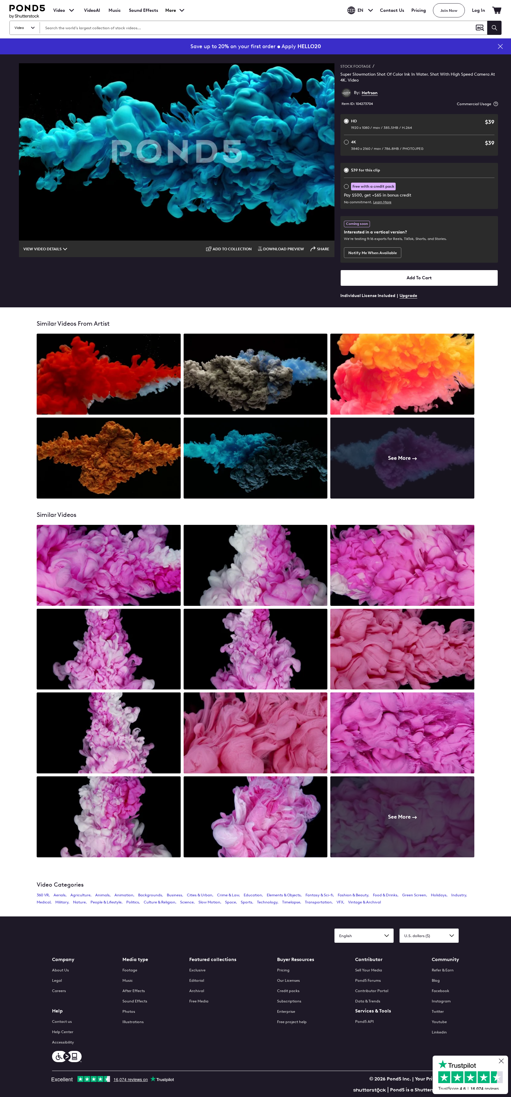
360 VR (43, 895)
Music (127, 980)
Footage (129, 970)
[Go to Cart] (496, 10)
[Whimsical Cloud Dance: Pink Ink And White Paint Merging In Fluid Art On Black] (109, 566)
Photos (128, 1011)
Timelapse (291, 902)
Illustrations (133, 1022)
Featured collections (212, 959)
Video (59, 10)
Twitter (438, 1011)
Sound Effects (143, 14)
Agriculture (80, 895)
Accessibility (63, 1042)
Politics (132, 902)
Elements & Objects (284, 895)
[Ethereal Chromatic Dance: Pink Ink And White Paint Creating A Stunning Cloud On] (256, 733)
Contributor (368, 959)
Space (230, 902)
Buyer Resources (295, 959)
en (360, 10)
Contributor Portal (371, 991)
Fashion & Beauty (353, 895)
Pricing (418, 10)
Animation (123, 895)
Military (61, 902)
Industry (458, 895)
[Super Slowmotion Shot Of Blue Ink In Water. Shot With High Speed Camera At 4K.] (256, 459)
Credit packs (288, 991)
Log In (478, 10)
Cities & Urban (199, 895)
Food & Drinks (385, 895)
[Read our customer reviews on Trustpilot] (472, 1076)
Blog (436, 980)
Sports (246, 902)
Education (253, 895)
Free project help (292, 1022)
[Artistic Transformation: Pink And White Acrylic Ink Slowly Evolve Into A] (109, 817)
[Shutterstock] (370, 1089)
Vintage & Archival (364, 902)
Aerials (60, 895)
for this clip (365, 170)
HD (381, 124)
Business (174, 895)
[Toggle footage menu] (71, 10)
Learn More (382, 202)
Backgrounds (150, 895)
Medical (44, 902)
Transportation (318, 902)
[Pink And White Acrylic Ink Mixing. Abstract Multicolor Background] (109, 733)
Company (63, 959)
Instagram (441, 1001)
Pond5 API (364, 1021)
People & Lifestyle (106, 902)
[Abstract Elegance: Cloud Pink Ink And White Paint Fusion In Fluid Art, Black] (402, 566)
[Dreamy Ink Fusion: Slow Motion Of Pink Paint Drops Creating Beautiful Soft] (256, 817)
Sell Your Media (368, 970)
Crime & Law (228, 895)
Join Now (448, 10)
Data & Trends (367, 1001)
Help (57, 1011)
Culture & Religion (159, 902)
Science (187, 902)
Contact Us (392, 10)
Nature (79, 902)
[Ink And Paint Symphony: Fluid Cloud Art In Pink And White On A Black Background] (402, 733)
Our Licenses (288, 980)
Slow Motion (209, 902)
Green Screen (414, 895)
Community (445, 959)
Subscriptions (289, 1001)
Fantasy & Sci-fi (319, 895)
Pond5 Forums (368, 980)
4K (387, 145)
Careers (59, 991)
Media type (135, 959)
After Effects (133, 991)
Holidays (439, 895)
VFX (340, 902)
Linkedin (439, 1032)
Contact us (62, 1021)
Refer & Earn (443, 970)
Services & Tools (373, 1011)
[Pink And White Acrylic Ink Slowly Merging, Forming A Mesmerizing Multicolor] (256, 650)
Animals (102, 895)
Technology (267, 902)
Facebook (440, 991)
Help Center (62, 1032)
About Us (60, 970)
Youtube (439, 1022)
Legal (57, 980)
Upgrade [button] (408, 295)
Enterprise (286, 1011)
